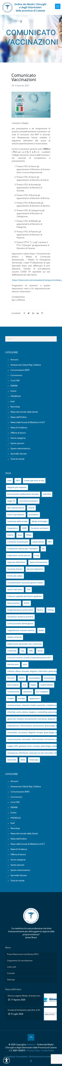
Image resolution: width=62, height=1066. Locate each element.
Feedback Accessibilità (17, 1057)
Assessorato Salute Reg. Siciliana (25, 365)
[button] (6, 1060)
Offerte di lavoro (18, 433)
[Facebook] (31, 1061)
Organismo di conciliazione (19, 961)
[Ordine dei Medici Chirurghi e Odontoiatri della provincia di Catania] (25, 7)
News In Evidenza (18, 428)
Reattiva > (32, 1045)
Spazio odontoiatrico (20, 449)
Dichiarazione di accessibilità (42, 1057)
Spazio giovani (17, 443)
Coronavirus (16, 375)
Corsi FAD (15, 381)
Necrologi (15, 407)
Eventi (13, 391)
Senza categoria (17, 438)
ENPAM (13, 386)
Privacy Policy (33, 1051)
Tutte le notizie (17, 459)
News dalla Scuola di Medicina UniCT (27, 422)
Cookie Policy (47, 1051)
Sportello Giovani (18, 454)
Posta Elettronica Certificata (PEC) (23, 954)
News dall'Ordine (18, 417)
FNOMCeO (15, 396)
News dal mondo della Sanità (24, 412)
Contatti (11, 973)
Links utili (11, 967)
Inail (12, 402)
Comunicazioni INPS (20, 370)
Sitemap (11, 980)
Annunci (14, 360)
